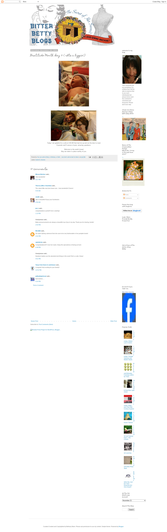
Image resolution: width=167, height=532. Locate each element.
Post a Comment (38, 285)
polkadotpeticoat (40, 276)
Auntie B (37, 159)
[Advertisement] (74, 303)
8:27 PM (38, 179)
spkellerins (39, 242)
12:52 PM (38, 270)
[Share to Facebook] (100, 157)
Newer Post (34, 321)
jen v (37, 208)
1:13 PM (38, 213)
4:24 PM (38, 281)
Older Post (113, 321)
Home (74, 321)
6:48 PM (38, 247)
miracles (43, 159)
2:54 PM (38, 225)
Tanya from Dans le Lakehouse (45, 265)
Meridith (38, 231)
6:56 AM (37, 202)
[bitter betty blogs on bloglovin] (132, 212)
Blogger (121, 526)
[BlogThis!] (95, 157)
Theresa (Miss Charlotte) (43, 186)
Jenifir (37, 197)
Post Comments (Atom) (46, 324)
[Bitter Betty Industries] (129, 322)
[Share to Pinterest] (102, 157)
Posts (126, 195)
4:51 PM (38, 259)
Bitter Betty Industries (128, 292)
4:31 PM (38, 236)
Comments (128, 198)
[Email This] (93, 157)
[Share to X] (98, 157)
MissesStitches (40, 174)
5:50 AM (37, 191)
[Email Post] (89, 157)
